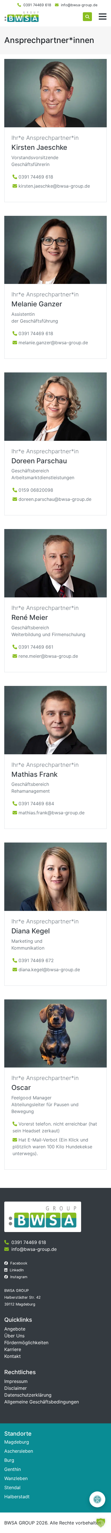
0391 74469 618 (37, 5)
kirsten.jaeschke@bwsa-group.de (54, 186)
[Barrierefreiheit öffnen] (97, 1499)
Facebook (18, 1263)
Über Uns (14, 1336)
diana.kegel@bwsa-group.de (49, 969)
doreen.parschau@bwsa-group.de (54, 499)
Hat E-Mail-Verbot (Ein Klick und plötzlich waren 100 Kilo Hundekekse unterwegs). (52, 1146)
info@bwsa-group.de (79, 5)
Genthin (12, 1469)
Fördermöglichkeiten (26, 1342)
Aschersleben (18, 1451)
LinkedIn (17, 1270)
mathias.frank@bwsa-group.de (51, 812)
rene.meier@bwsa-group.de (48, 656)
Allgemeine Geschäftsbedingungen (41, 1402)
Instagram (18, 1277)
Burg (9, 1460)
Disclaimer (15, 1388)
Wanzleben (16, 1478)
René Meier (29, 617)
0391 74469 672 (36, 960)
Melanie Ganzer (36, 304)
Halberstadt (17, 1496)
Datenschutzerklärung (28, 1395)
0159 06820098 (35, 490)
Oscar (21, 1087)
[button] (101, 1522)
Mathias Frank (34, 774)
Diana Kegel (30, 931)
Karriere (12, 1349)
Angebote (14, 1329)
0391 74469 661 (35, 647)
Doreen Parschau (39, 461)
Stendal (12, 1487)
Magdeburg (16, 1442)
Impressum (16, 1381)
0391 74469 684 (36, 803)
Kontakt (12, 1356)
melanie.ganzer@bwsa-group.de (53, 342)
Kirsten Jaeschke (39, 147)
